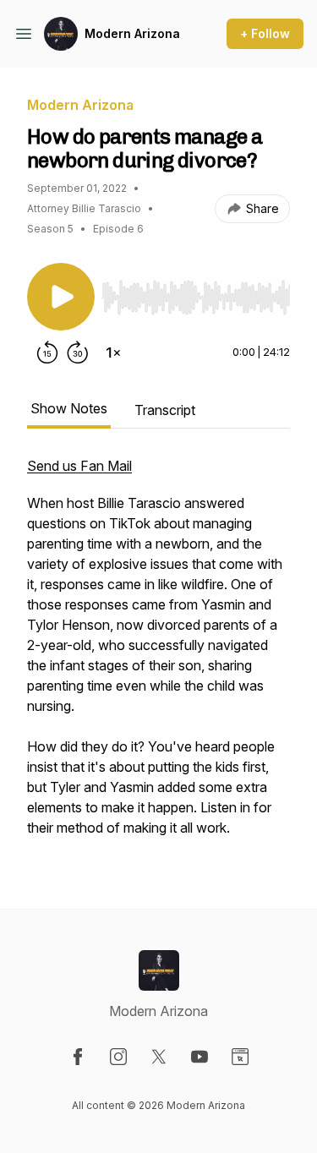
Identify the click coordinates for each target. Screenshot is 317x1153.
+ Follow (265, 33)
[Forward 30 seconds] (78, 352)
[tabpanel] (158, 655)
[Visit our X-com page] (158, 1056)
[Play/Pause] (61, 297)
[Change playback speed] (113, 352)
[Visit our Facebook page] (77, 1056)
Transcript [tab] (164, 410)
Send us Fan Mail (79, 465)
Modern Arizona (132, 33)
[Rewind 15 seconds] (47, 352)
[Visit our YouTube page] (199, 1056)
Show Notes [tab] (68, 408)
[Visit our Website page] (240, 1056)
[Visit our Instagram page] (118, 1056)
